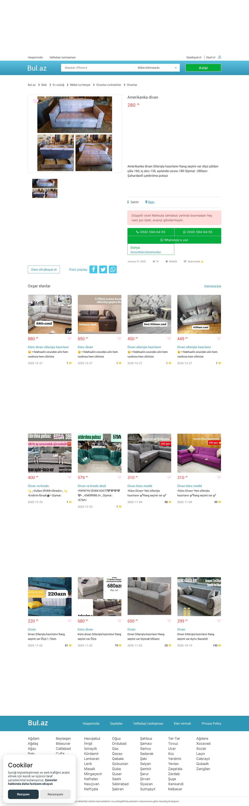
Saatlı (116, 779)
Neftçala (91, 789)
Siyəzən (146, 784)
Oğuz (116, 738)
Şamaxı (146, 744)
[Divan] (50, 596)
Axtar (203, 68)
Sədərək (146, 754)
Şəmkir (145, 769)
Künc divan (85, 347)
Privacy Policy (211, 723)
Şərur (144, 774)
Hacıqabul (92, 738)
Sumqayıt (147, 789)
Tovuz (173, 744)
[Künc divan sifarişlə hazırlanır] (50, 314)
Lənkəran (91, 759)
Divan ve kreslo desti (92, 486)
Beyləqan (63, 738)
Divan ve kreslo (38, 486)
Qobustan (120, 764)
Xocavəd (203, 744)
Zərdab (174, 774)
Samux (145, 749)
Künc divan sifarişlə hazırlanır (48, 347)
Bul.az (37, 67)
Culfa (60, 754)
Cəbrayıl (203, 759)
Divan (32, 629)
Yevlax (173, 764)
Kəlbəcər (175, 789)
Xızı (171, 754)
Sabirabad (120, 784)
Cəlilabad (63, 749)
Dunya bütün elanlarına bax (146, 251)
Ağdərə (202, 738)
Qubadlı (202, 764)
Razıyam (23, 794)
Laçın (200, 754)
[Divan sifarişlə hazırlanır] (149, 314)
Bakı (151, 202)
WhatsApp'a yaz (175, 240)
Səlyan (145, 764)
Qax (115, 749)
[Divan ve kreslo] (50, 453)
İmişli (88, 744)
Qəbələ (118, 759)
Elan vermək (182, 723)
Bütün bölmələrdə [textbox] (148, 67)
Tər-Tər (174, 738)
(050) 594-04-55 (152, 232)
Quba (116, 769)
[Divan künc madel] (149, 453)
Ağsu (32, 749)
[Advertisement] (124, 27)
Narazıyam (55, 794)
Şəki (143, 759)
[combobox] (157, 68)
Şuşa (172, 779)
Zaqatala (175, 769)
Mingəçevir (93, 774)
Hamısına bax (212, 286)
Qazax (117, 754)
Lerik (88, 764)
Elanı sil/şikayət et (44, 269)
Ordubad (119, 744)
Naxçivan (91, 784)
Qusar (117, 774)
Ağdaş (33, 744)
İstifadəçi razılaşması (63, 57)
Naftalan (91, 779)
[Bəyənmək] (36, 102)
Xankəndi (175, 784)
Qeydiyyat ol (193, 57)
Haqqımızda (35, 57)
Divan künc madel (139, 486)
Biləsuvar (63, 744)
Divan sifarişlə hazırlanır (144, 347)
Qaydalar (116, 723)
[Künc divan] (100, 314)
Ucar (172, 749)
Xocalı (201, 749)
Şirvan (145, 779)
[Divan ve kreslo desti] (100, 453)
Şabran (118, 789)
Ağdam (33, 738)
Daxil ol (210, 57)
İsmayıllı (90, 749)
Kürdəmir (91, 754)
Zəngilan (203, 769)
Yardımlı (174, 759)
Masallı (89, 769)
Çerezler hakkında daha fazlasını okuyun (32, 782)
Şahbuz (146, 738)
